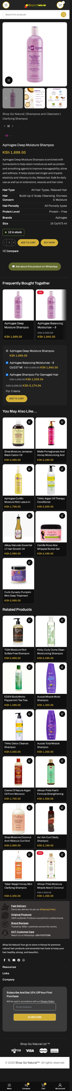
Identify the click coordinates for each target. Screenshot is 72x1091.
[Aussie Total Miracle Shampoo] (51, 725)
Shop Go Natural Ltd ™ (35, 1044)
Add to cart (28, 242)
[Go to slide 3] (36, 83)
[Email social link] (13, 960)
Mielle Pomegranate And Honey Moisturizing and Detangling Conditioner (51, 455)
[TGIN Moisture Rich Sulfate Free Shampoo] (18, 631)
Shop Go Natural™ (27, 1062)
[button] (6, 54)
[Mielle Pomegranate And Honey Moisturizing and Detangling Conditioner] (51, 433)
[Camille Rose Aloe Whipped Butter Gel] (51, 527)
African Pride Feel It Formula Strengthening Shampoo (50, 794)
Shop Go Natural (13, 114)
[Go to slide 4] (40, 83)
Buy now (49, 242)
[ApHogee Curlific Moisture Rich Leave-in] (18, 480)
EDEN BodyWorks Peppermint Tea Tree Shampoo (15, 700)
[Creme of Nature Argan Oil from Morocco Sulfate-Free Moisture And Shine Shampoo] (18, 772)
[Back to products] (9, 126)
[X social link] (9, 960)
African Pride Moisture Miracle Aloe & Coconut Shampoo (50, 888)
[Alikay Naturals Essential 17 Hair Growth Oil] (18, 527)
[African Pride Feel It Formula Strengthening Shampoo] (51, 772)
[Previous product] (5, 126)
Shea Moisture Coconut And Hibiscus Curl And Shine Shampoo (17, 841)
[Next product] (13, 126)
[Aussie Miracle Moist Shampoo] (51, 678)
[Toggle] (66, 967)
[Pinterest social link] (18, 960)
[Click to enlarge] (9, 80)
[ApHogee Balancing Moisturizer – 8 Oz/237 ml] (51, 304)
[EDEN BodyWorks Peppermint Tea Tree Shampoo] (18, 678)
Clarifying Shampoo (15, 118)
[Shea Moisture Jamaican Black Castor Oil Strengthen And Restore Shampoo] (18, 433)
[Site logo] (35, 4)
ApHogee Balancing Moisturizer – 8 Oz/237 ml (50, 327)
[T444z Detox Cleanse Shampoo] (18, 725)
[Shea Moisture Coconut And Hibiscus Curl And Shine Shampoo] (18, 818)
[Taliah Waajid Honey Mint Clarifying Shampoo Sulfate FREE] (18, 865)
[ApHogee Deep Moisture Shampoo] (18, 304)
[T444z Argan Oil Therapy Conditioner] (51, 480)
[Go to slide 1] (30, 83)
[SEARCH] (63, 14)
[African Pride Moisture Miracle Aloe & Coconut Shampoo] (51, 865)
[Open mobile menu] (6, 5)
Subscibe (35, 1017)
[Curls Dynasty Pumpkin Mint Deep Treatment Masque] (18, 573)
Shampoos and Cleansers (42, 114)
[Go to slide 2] (33, 83)
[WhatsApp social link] (23, 960)
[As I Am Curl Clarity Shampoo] (51, 818)
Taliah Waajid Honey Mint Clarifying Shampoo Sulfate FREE (18, 888)
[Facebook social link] (5, 960)
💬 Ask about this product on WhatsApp (35, 266)
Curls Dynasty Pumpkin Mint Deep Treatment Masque (17, 596)
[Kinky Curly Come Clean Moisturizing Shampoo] (51, 631)
